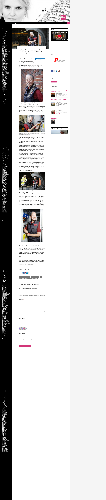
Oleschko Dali (4, 280)
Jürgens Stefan (4, 187)
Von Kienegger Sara (4, 422)
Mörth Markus (4, 259)
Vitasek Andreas (4, 421)
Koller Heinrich (4, 208)
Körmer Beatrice (4, 212)
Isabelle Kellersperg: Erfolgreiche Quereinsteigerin (28, 287)
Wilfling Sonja (4, 438)
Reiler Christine (4, 322)
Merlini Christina (4, 254)
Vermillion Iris (4, 420)
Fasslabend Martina (4, 97)
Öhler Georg (3, 278)
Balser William (4, 50)
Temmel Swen (4, 404)
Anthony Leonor (4, 37)
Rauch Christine (4, 318)
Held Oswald (3, 160)
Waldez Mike (3, 424)
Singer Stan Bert (4, 378)
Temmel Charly (4, 403)
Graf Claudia (3, 139)
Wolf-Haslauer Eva (4, 442)
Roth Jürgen (3, 334)
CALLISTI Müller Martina (5, 73)
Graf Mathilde (4, 140)
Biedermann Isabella (5, 59)
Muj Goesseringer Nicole (5, 265)
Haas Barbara (4, 152)
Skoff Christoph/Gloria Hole (6, 379)
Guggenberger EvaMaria (5, 150)
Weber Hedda (4, 427)
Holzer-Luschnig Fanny (5, 174)
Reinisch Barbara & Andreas (6, 323)
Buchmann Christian (5, 69)
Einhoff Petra (4, 92)
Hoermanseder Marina (5, 166)
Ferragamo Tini (4, 101)
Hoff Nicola (3, 169)
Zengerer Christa (4, 448)
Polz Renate (3, 299)
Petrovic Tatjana (4, 289)
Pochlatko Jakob (4, 296)
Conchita (3, 79)
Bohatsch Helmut (4, 64)
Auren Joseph (4, 44)
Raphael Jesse (4, 316)
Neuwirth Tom (4, 270)
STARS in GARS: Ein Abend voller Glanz (59, 108)
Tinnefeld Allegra (4, 408)
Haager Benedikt (4, 151)
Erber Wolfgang (4, 93)
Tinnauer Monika (4, 407)
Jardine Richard (4, 184)
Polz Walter (3, 300)
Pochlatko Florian (4, 295)
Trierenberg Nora (4, 413)
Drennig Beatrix (4, 87)
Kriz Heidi (3, 219)
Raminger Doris (4, 315)
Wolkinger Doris (4, 444)
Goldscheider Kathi (4, 135)
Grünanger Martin (4, 147)
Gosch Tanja (3, 137)
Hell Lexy (3, 161)
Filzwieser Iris (4, 104)
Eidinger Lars (4, 91)
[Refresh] (26, 328)
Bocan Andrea (4, 61)
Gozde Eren (3, 138)
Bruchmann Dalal (4, 67)
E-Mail (52, 78)
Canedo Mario (4, 74)
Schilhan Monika (4, 349)
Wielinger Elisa (4, 435)
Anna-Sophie (3, 36)
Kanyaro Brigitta (4, 191)
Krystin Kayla (4, 220)
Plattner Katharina (4, 292)
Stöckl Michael (4, 388)
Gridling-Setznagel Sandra (5, 144)
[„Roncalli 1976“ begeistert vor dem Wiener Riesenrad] (53, 104)
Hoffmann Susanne (4, 171)
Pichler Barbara (4, 290)
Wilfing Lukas (4, 437)
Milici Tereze (3, 255)
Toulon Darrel (4, 411)
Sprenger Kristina (4, 383)
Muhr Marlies (4, 264)
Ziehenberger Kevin (5, 449)
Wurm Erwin (3, 446)
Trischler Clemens (4, 414)
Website (20, 322)
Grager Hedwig (4, 142)
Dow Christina (4, 86)
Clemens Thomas (4, 78)
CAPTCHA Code (22, 333)
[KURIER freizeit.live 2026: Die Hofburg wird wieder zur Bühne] (53, 95)
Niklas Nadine (4, 272)
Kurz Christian (4, 221)
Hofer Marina (4, 168)
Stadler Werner (4, 384)
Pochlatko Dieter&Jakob (5, 294)
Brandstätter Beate (4, 65)
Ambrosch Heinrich (4, 34)
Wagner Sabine (4, 423)
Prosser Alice (4, 308)
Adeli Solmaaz (4, 27)
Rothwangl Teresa (4, 335)
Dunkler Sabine (4, 88)
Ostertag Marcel (4, 281)
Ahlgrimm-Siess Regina (5, 28)
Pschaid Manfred (4, 309)
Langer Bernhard (4, 227)
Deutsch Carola (4, 84)
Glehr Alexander (4, 130)
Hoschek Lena (4, 180)
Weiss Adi (3, 432)
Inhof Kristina (4, 182)
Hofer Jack (3, 167)
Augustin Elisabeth (4, 42)
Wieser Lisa (3, 436)
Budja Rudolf (3, 70)
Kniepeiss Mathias (4, 201)
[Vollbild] (67, 39)
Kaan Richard (4, 188)
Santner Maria (4, 344)
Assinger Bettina (4, 40)
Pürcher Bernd (4, 311)
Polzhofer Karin (4, 301)
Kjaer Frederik (4, 195)
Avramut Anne (4, 46)
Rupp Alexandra (4, 338)
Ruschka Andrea (4, 339)
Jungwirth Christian (4, 186)
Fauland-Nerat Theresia (5, 98)
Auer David (3, 41)
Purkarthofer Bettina (5, 312)
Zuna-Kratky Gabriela (5, 451)
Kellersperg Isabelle (5, 192)
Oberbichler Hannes (5, 275)
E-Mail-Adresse (22, 318)
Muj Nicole (3, 266)
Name (20, 313)
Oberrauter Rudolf (4, 276)
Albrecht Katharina (4, 29)
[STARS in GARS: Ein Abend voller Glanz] (53, 112)
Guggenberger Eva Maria (5, 149)
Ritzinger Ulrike (4, 328)
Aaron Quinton (4, 26)
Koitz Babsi (3, 207)
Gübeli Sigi (3, 148)
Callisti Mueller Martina (5, 72)
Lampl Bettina (4, 226)
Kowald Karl (3, 214)
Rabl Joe (3, 314)
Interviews (25, 47)
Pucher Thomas (4, 310)
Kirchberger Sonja (4, 194)
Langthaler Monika (4, 228)
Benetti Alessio (4, 55)
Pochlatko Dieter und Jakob (6, 293)
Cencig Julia (3, 75)
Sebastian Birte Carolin (5, 373)
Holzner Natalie (4, 177)
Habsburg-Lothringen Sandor (6, 157)
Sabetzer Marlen (4, 340)
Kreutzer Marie (4, 217)
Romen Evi (3, 330)
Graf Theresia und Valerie (5, 141)
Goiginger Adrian (4, 134)
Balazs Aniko (3, 48)
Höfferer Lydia (4, 170)
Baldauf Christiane (4, 49)
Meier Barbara (4, 253)
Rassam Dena (4, 317)
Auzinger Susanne (4, 45)
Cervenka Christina (4, 76)
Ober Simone (4, 274)
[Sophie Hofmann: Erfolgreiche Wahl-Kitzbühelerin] (53, 122)
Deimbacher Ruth (4, 83)
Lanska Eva (3, 229)
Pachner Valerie (4, 283)
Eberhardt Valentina (5, 89)
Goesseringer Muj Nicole (5, 133)
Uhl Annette (3, 416)
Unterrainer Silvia (4, 417)
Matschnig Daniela (4, 252)
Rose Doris (3, 332)
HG (27, 55)
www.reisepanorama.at (55, 134)
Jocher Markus (4, 185)
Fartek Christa (4, 96)
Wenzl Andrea (4, 433)
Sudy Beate (3, 392)
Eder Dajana (3, 90)
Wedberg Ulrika (4, 431)
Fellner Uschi (4, 100)
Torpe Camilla (4, 410)
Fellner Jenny (4, 99)
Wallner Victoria (4, 425)
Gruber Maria (4, 146)
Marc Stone (3, 250)
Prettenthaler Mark (4, 306)
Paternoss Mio (4, 285)
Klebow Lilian (4, 196)
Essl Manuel (3, 95)
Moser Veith (3, 262)
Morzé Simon (4, 260)
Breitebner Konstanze (5, 66)
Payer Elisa (3, 286)
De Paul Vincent (4, 82)
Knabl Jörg (3, 199)
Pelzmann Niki (4, 287)
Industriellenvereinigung (23, 278)
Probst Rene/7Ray (4, 307)
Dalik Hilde (3, 81)
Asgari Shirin (3, 39)
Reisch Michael (4, 324)
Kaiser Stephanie (4, 190)
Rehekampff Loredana (5, 320)
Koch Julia (3, 204)
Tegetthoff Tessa (4, 401)
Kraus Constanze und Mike (6, 215)
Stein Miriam (3, 387)
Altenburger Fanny (4, 33)
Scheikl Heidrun (4, 347)
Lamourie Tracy (4, 225)
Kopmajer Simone (4, 211)
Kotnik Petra (3, 213)
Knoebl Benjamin (4, 202)
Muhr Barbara (4, 263)
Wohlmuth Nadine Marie (5, 440)
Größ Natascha (4, 145)
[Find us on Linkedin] (56, 71)
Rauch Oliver (3, 319)
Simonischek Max (4, 377)
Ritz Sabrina (3, 327)
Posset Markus (4, 303)
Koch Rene (3, 205)
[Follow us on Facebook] (52, 71)
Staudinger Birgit (4, 386)
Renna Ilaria (3, 325)
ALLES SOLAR (4, 30)
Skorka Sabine (4, 380)
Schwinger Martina (4, 372)
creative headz (4, 80)
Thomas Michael (4, 406)
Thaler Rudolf (4, 405)
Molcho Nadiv (4, 257)
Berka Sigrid (3, 57)
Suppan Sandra (4, 394)
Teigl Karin (3, 402)
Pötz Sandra (3, 304)
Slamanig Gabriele (4, 381)
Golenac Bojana (4, 136)
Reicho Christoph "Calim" (5, 321)
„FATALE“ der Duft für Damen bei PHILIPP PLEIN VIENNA (29, 284)
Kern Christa (3, 193)
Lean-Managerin (34, 278)
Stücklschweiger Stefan (5, 391)
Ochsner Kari (4, 277)
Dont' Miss (21, 47)
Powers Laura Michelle (5, 305)
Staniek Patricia (4, 385)
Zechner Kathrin (4, 447)
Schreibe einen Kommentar (34, 55)
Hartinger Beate (4, 159)
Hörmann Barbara (4, 179)
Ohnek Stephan (4, 279)
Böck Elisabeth (4, 62)
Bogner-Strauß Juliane (5, 63)
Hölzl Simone (4, 175)
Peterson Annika (4, 288)
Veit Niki (3, 418)
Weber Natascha (4, 429)
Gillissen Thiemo (4, 129)
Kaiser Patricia (4, 189)
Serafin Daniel (4, 376)
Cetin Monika (4, 77)
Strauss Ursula (4, 390)
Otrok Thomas (4, 282)
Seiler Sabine (3, 375)
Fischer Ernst (4, 107)
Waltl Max (3, 426)
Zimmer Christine (4, 450)
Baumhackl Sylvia (4, 53)
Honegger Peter (4, 178)
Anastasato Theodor (5, 35)
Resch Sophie (4, 326)
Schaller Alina (4, 345)
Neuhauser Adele (4, 269)
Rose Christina (4, 331)
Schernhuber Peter (4, 348)
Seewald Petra (4, 374)
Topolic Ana (3, 409)
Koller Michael (4, 209)
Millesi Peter (3, 256)
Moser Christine (4, 261)
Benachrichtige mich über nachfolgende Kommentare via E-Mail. (31, 338)
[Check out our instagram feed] (59, 71)
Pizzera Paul (3, 291)
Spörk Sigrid (3, 382)
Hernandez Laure (4, 162)
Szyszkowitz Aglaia (4, 395)
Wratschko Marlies (4, 445)
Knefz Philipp (3, 200)
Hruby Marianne (4, 181)
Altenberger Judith (4, 31)
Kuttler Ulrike (4, 222)
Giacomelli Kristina (4, 128)
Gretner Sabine (4, 143)
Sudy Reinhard (4, 393)
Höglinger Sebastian (5, 172)
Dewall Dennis (4, 85)
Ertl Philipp (3, 94)
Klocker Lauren (4, 198)
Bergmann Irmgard (4, 56)
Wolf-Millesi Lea (4, 443)
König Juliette (4, 210)
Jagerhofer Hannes (4, 183)
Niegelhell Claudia (4, 271)
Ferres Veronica (4, 102)
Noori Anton (3, 273)
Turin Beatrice (4, 415)
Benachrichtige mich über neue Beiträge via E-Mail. (28, 342)
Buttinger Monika (4, 71)
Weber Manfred (4, 428)
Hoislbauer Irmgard (4, 173)
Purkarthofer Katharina (5, 313)
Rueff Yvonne (4, 337)
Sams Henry (3, 343)
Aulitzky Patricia (4, 43)
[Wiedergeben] (53, 39)
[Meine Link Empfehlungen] (59, 132)
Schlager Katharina (4, 350)
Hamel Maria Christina (5, 158)
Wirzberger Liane (4, 439)
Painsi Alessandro (4, 284)
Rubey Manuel (4, 336)
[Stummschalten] (65, 39)
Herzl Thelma (4, 163)
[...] (58, 96)
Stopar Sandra (4, 389)
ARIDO (3, 38)
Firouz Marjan (4, 106)
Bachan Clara (4, 47)
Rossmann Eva (4, 333)
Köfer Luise (3, 206)
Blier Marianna (4, 60)
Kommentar (21, 299)
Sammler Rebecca (4, 342)
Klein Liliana (3, 197)
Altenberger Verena (5, 32)
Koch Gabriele (4, 203)
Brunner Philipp (4, 68)
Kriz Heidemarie (4, 218)
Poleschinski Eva (4, 298)
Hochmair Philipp (4, 165)
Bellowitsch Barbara (5, 54)
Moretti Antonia (4, 258)
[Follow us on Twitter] (54, 71)
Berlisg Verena (4, 58)
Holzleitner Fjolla (4, 176)
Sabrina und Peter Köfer (5, 341)
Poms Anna (3, 302)
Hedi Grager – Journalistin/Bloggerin (10, 23)
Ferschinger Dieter (4, 103)
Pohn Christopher (4, 297)
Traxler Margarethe (4, 412)
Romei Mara (3, 329)
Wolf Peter (3, 441)
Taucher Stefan (4, 400)
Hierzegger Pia (4, 164)
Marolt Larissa (4, 251)
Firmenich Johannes (5, 105)
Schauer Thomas (4, 346)
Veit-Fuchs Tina (4, 419)
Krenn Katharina (4, 216)
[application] (59, 36)
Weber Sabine (4, 430)
